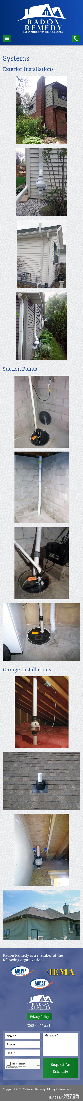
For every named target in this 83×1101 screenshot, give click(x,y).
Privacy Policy (39, 1017)
